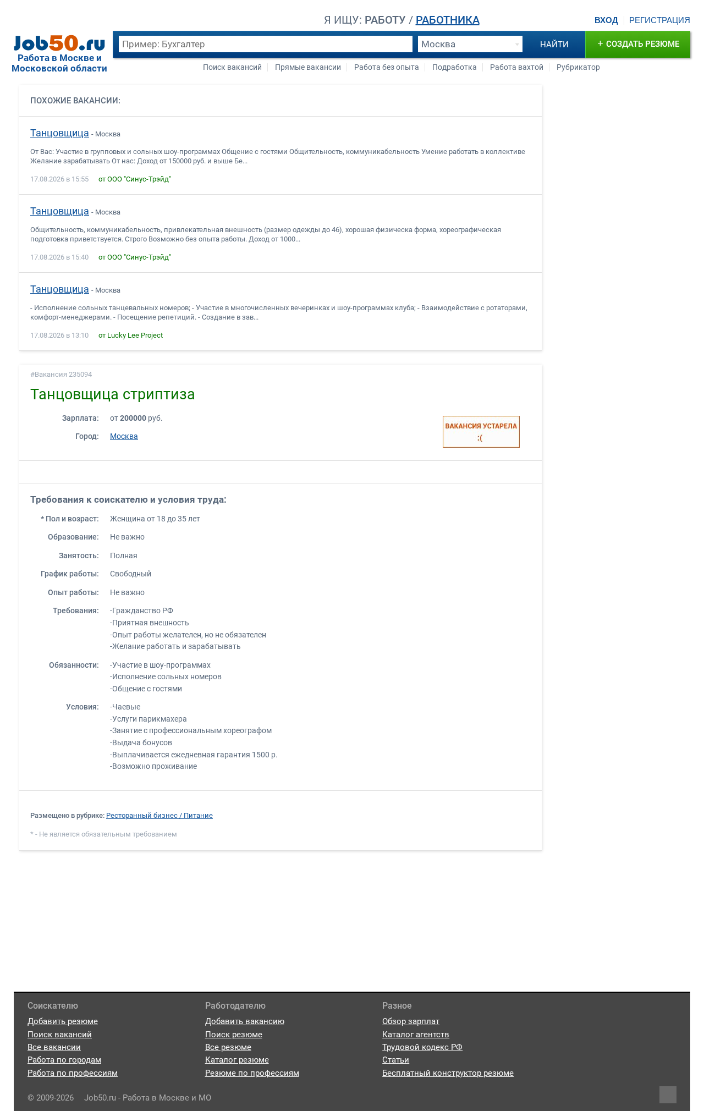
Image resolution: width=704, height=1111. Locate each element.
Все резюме (228, 1047)
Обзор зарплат (410, 1021)
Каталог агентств (415, 1035)
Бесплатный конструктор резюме (448, 1073)
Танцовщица (59, 133)
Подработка (454, 67)
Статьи (395, 1060)
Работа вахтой (516, 67)
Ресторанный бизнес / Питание (159, 815)
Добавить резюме (63, 1021)
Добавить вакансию (244, 1021)
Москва (124, 436)
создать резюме (638, 43)
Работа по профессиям (73, 1073)
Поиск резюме (233, 1035)
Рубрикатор (578, 67)
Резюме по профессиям (252, 1073)
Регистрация (659, 20)
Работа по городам (64, 1060)
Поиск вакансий (232, 67)
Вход (606, 20)
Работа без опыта (386, 67)
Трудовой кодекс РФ (422, 1047)
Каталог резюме (237, 1060)
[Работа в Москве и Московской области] (59, 43)
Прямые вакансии (308, 67)
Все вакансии (54, 1047)
